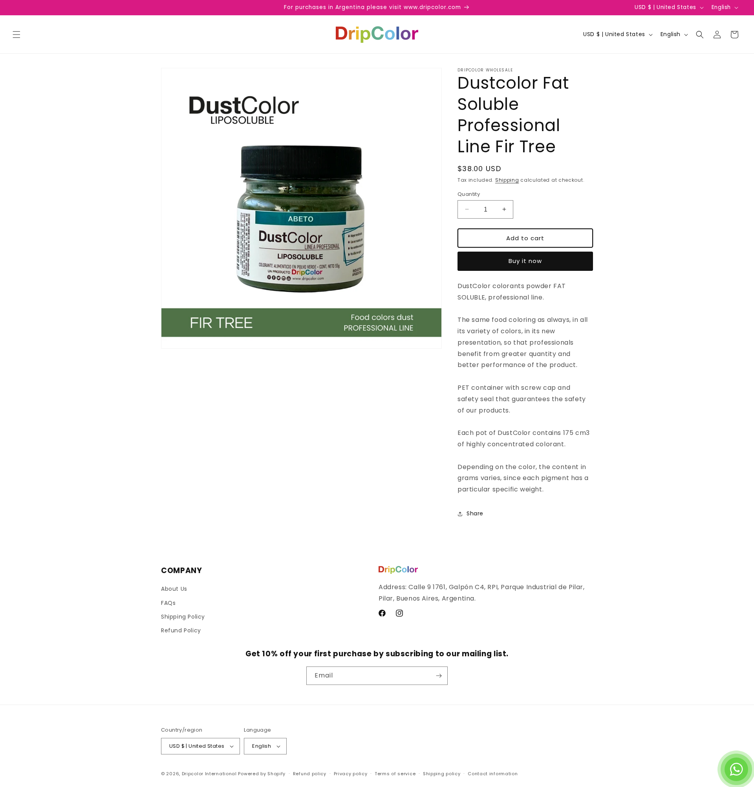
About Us (174, 589)
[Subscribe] (438, 675)
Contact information (493, 774)
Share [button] (475, 513)
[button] (16, 34)
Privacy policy (351, 774)
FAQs (168, 603)
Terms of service (395, 774)
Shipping (507, 180)
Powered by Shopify (261, 774)
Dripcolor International (209, 774)
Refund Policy (181, 630)
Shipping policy (442, 774)
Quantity (469, 193)
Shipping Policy (183, 617)
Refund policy (309, 774)
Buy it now (525, 261)
